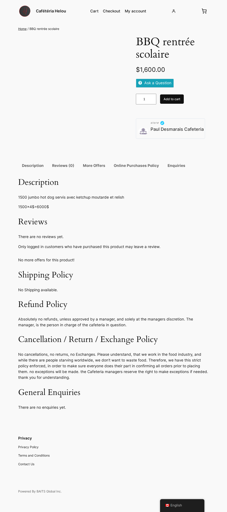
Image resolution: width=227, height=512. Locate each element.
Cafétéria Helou (51, 11)
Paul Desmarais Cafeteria (177, 129)
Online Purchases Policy (136, 165)
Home (22, 29)
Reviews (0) (63, 165)
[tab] (32, 166)
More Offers (94, 165)
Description (33, 165)
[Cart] (204, 11)
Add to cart (172, 99)
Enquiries (176, 165)
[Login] (174, 11)
